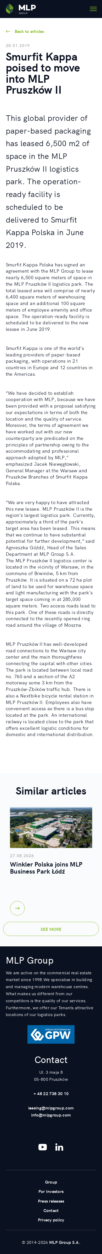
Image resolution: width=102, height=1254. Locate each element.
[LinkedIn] (59, 1147)
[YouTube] (42, 1147)
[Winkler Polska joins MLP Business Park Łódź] (51, 827)
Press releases (51, 1201)
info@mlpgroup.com (51, 1115)
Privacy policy (51, 1219)
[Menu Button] (93, 8)
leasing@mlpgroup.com (51, 1107)
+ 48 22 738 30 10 (51, 1093)
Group (51, 1182)
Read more (17, 908)
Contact (51, 1210)
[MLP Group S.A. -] (21, 9)
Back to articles (29, 31)
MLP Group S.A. (64, 1242)
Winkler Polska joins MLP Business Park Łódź (46, 867)
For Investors (51, 1191)
